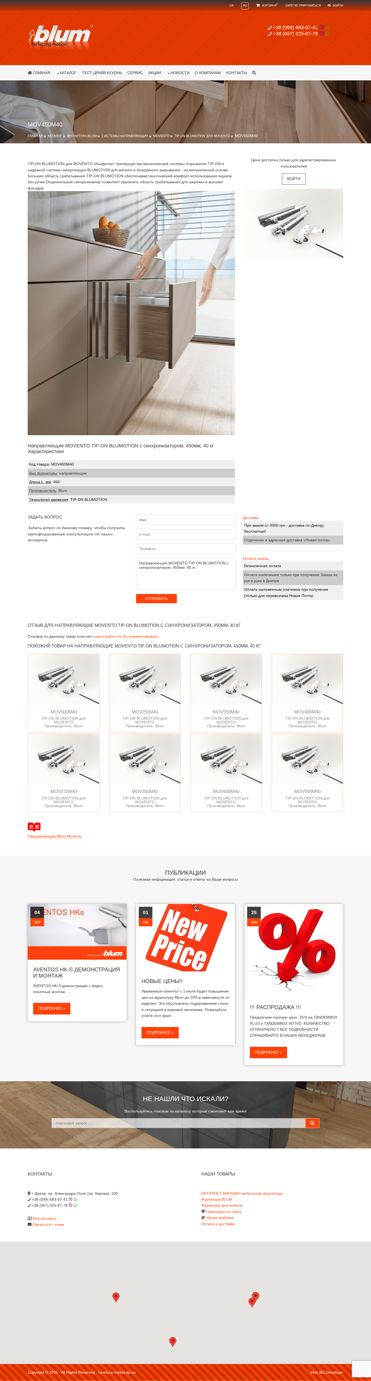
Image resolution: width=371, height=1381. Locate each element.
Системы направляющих (125, 136)
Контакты (236, 73)
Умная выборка (220, 1217)
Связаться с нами (48, 1224)
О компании (208, 73)
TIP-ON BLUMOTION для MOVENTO (202, 136)
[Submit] (312, 1123)
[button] (252, 1303)
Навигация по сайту (223, 1211)
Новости (180, 73)
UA (231, 5)
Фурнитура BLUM (82, 136)
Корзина (269, 5)
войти (293, 178)
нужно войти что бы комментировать (125, 636)
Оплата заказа (256, 558)
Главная (41, 73)
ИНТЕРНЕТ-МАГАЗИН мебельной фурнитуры (242, 1193)
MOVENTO (161, 136)
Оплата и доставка (218, 1224)
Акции (154, 73)
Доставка (251, 518)
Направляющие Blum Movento (55, 836)
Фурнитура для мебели (222, 1205)
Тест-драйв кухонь (102, 73)
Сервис (135, 73)
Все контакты (44, 1218)
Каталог (68, 73)
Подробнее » (51, 1008)
